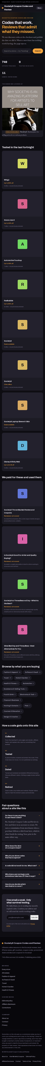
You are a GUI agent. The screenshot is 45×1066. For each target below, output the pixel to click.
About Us (5, 1056)
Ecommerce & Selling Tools (15, 689)
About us (5, 1018)
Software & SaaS (33, 672)
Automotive (28, 683)
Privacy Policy (37, 1061)
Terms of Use (26, 1061)
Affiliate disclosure (8, 1004)
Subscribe (34, 917)
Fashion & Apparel (12, 672)
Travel (7, 678)
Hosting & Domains (12, 706)
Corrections (6, 1008)
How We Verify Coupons (17, 1056)
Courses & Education (13, 711)
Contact (5, 1022)
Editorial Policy (30, 1056)
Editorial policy (7, 1001)
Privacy (4, 1025)
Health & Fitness (11, 683)
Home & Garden (23, 678)
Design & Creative (11, 717)
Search (38, 51)
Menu (39, 8)
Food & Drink (9, 694)
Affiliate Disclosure (8, 1061)
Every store (6, 969)
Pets (27, 706)
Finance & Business (12, 700)
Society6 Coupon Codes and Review (18, 8)
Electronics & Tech (28, 694)
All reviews (5, 973)
